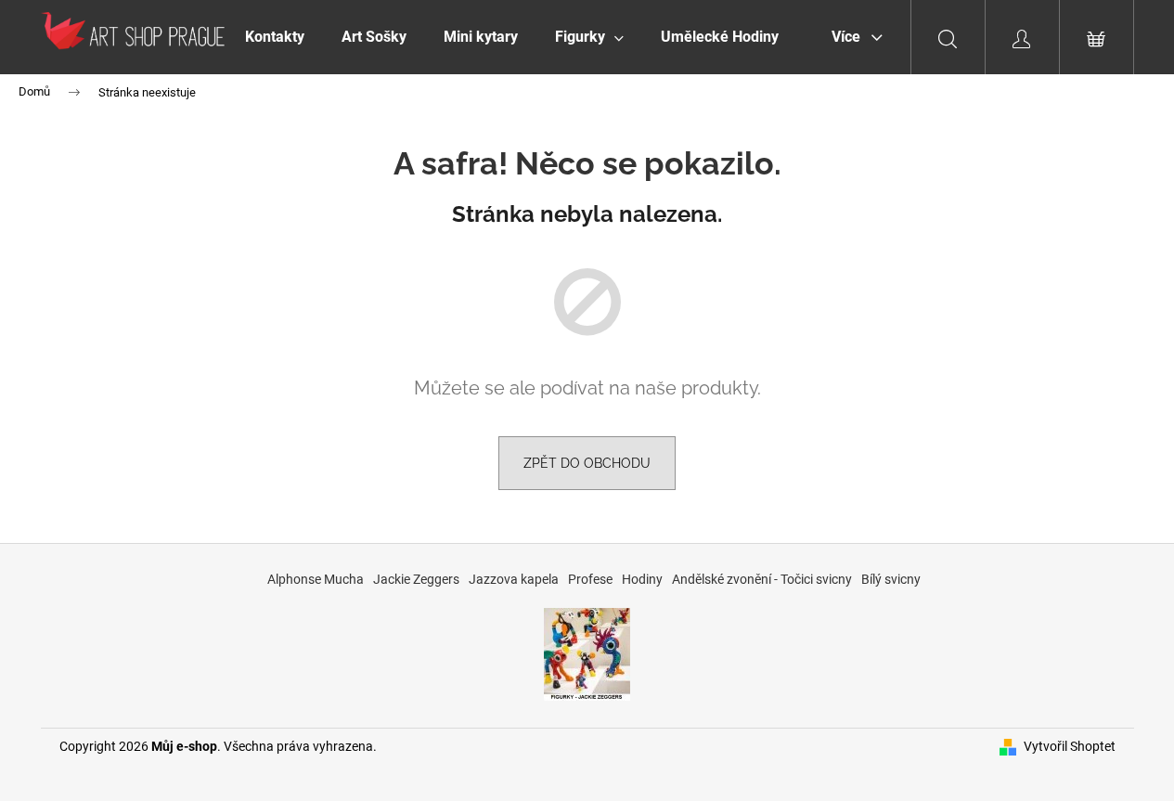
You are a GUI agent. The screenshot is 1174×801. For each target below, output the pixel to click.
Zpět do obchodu (587, 463)
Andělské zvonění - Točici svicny (762, 579)
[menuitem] (274, 37)
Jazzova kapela (514, 579)
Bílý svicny (891, 579)
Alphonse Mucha (315, 579)
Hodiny (642, 579)
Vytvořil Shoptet (1070, 746)
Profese (590, 579)
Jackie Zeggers (416, 579)
